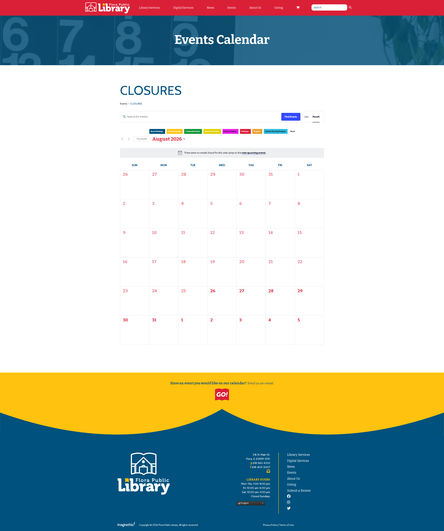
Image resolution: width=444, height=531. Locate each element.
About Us (255, 7)
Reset (292, 131)
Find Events (291, 116)
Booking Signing (174, 131)
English (244, 503)
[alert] (225, 153)
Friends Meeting (230, 131)
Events (231, 7)
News (210, 7)
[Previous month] (122, 139)
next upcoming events (254, 152)
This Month (141, 138)
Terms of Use (286, 524)
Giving (278, 7)
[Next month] (129, 139)
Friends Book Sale (212, 131)
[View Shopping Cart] (298, 7)
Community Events (192, 131)
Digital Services (183, 7)
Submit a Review (299, 491)
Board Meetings (157, 131)
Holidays (245, 131)
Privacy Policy (270, 524)
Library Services (149, 7)
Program (257, 131)
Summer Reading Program (275, 131)
